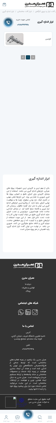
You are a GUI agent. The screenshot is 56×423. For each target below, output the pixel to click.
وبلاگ (28, 291)
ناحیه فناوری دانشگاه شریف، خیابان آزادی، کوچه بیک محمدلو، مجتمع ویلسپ (28, 338)
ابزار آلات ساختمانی (24, 11)
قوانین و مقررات (28, 287)
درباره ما (28, 284)
